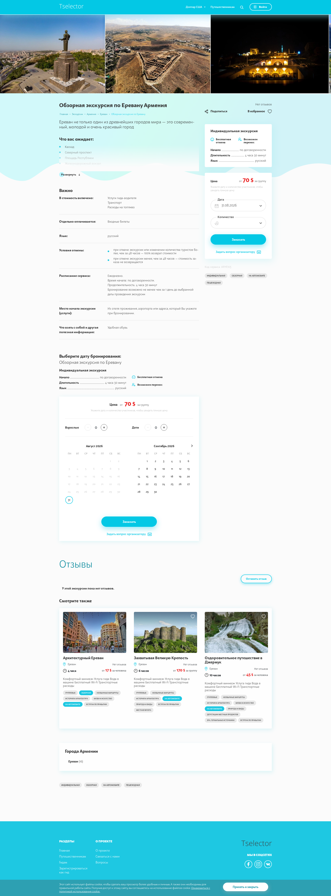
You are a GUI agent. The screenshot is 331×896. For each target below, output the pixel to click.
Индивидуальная (216, 276)
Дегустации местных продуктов (222, 714)
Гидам (63, 862)
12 (180, 468)
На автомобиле (257, 276)
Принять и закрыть (245, 887)
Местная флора (143, 710)
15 (147, 476)
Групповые (70, 693)
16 (155, 476)
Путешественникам (223, 6)
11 (172, 468)
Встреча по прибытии (96, 704)
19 (180, 476)
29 (147, 491)
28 (139, 491)
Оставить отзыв (256, 578)
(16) (75, 761)
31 (69, 499)
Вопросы (102, 862)
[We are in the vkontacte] (268, 864)
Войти (262, 6)
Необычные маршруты (107, 693)
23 (155, 484)
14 (139, 476)
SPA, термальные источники (220, 720)
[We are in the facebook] (248, 864)
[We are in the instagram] (258, 864)
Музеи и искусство (103, 699)
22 (147, 484)
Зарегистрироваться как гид (73, 870)
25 (172, 484)
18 (172, 476)
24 (163, 484)
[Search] (241, 7)
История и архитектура (76, 699)
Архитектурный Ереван (83, 658)
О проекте (103, 850)
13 (188, 468)
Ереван (103, 114)
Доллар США (194, 6)
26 (180, 484)
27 (188, 484)
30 (155, 491)
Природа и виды (144, 704)
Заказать (238, 239)
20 (188, 476)
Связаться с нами (108, 856)
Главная (64, 114)
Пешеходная (214, 283)
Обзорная (237, 276)
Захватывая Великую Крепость (161, 658)
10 (163, 468)
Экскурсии (77, 114)
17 (163, 476)
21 (139, 484)
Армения (91, 114)
